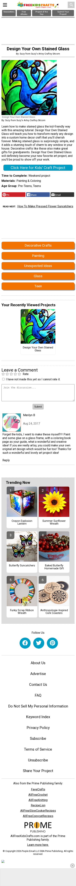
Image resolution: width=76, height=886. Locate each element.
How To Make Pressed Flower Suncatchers (45, 206)
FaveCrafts (38, 789)
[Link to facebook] (25, 643)
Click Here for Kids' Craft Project (38, 167)
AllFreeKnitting (38, 800)
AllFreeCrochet (38, 794)
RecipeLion (38, 805)
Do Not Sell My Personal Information (38, 706)
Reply (6, 460)
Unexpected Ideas (38, 266)
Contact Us (38, 684)
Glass (38, 276)
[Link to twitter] (38, 643)
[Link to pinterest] (52, 643)
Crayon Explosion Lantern (22, 522)
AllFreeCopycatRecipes (38, 816)
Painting (38, 256)
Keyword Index (38, 717)
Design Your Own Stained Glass (38, 349)
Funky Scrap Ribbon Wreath (22, 612)
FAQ (38, 695)
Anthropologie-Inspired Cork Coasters (54, 612)
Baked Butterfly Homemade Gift (54, 567)
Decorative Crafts (38, 245)
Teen (38, 286)
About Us (38, 663)
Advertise (38, 674)
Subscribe (38, 738)
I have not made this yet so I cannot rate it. (33, 379)
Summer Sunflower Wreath (54, 522)
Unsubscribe (38, 760)
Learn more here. (38, 845)
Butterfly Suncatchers (22, 565)
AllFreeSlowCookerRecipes (38, 810)
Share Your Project (38, 771)
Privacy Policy (38, 727)
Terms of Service (38, 749)
